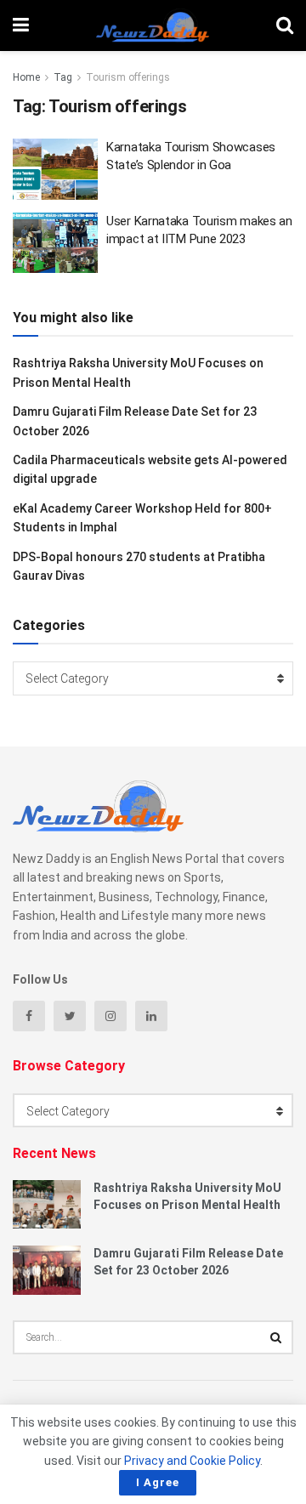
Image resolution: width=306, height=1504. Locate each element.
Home (26, 77)
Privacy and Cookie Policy (192, 1460)
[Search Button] (276, 1337)
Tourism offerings (128, 77)
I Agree (157, 1482)
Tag (63, 77)
